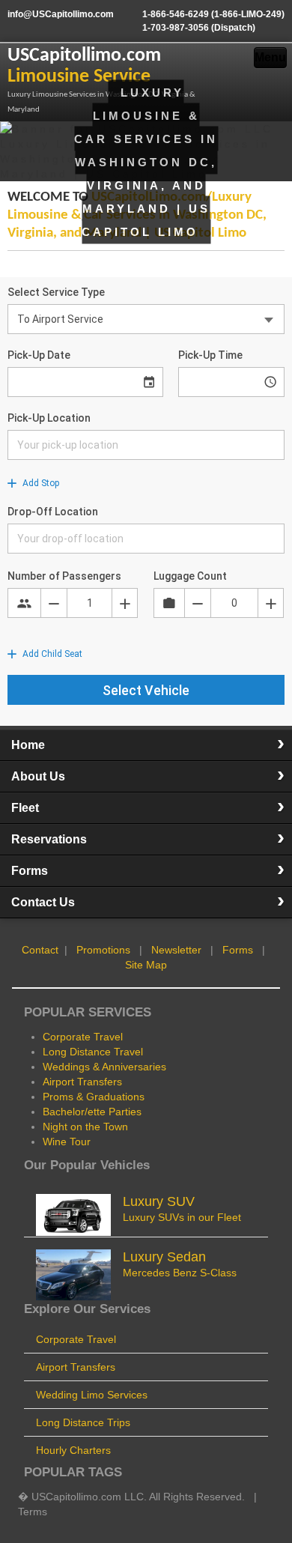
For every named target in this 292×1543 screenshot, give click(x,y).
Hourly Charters (73, 1450)
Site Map (146, 965)
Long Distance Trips (83, 1422)
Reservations (49, 839)
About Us (38, 776)
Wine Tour (67, 1142)
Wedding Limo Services (91, 1395)
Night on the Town (85, 1127)
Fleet (25, 807)
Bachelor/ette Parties (92, 1112)
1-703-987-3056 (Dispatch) (198, 27)
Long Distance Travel (93, 1052)
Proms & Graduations (94, 1097)
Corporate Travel (83, 1037)
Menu (270, 57)
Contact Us (43, 902)
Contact (40, 950)
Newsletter (176, 950)
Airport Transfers (82, 1082)
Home (28, 745)
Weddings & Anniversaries (104, 1067)
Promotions (103, 950)
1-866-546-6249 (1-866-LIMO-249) (213, 14)
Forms (29, 870)
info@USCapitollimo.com (60, 14)
